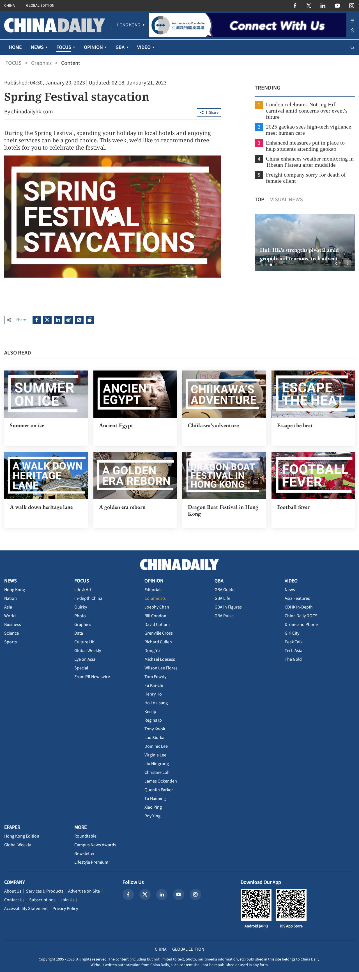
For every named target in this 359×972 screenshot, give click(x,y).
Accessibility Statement (26, 908)
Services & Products (44, 891)
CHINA (9, 5)
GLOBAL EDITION (40, 5)
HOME (15, 47)
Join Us (67, 900)
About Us (12, 891)
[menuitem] (128, 25)
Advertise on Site (84, 891)
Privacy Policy (65, 908)
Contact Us (14, 900)
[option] (304, 242)
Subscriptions (42, 900)
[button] (262, 265)
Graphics (41, 63)
